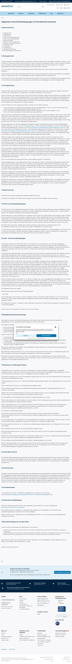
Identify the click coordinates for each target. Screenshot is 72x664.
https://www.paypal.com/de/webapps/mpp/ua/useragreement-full (44, 127)
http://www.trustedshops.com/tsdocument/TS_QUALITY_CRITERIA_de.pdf (24, 494)
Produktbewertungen (24, 609)
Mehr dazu (65, 616)
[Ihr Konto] (61, 8)
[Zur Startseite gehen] (7, 6)
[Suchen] (42, 7)
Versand (21, 600)
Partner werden (5, 640)
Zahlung (21, 602)
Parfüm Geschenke (59, 636)
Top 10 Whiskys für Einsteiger (44, 640)
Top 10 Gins (40, 645)
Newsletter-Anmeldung (6, 636)
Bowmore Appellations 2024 (43, 636)
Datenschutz (67, 657)
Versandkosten (25, 659)
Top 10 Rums (40, 643)
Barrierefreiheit (66, 659)
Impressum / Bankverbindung (46, 657)
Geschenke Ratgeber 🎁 (62, 631)
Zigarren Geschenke (60, 634)
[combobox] (28, 7)
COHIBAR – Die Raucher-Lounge (26, 636)
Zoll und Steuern (23, 604)
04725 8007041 (51, 4)
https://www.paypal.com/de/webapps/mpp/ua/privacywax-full (21, 131)
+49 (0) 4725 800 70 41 (7, 600)
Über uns (3, 633)
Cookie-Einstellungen (48, 659)
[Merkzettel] (57, 8)
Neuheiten (39, 633)
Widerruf (69, 661)
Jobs (2, 634)
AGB (52, 661)
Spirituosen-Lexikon (42, 634)
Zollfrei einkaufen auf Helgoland (26, 640)
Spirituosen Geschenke (60, 633)
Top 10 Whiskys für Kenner (43, 641)
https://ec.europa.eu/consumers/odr (14, 507)
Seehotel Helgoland (24, 638)
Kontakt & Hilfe (59, 4)
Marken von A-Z (5, 638)
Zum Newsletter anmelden (62, 572)
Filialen (21, 634)
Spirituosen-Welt (41, 638)
